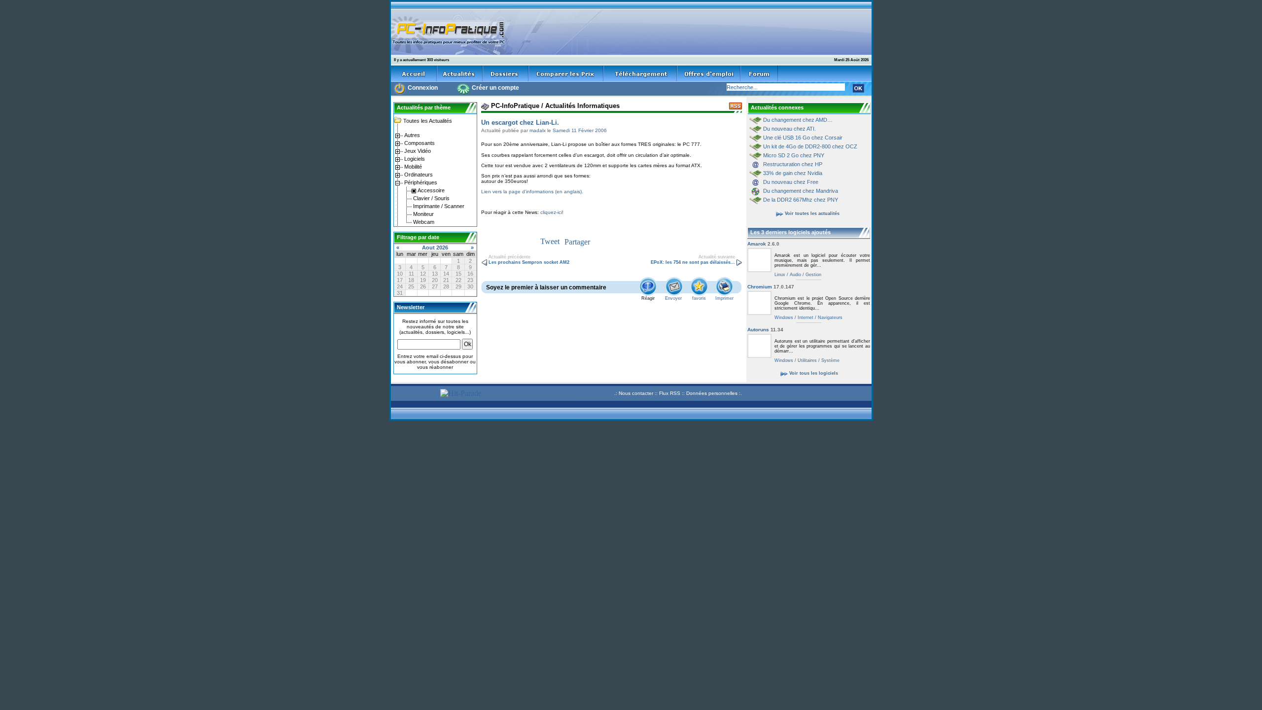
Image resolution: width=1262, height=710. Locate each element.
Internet (804, 317)
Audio (794, 274)
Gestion (812, 274)
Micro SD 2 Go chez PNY (793, 155)
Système (830, 360)
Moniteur (423, 214)
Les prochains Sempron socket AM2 (528, 262)
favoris (699, 298)
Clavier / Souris (431, 198)
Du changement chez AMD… (798, 120)
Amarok (763, 244)
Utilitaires (806, 360)
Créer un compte (495, 87)
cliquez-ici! (551, 212)
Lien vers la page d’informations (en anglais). (532, 191)
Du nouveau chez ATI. (789, 129)
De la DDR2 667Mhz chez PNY (800, 200)
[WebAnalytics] (414, 394)
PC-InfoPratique (514, 105)
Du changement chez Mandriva (800, 191)
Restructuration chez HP (792, 164)
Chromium (770, 286)
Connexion (423, 87)
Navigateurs (829, 317)
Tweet (550, 241)
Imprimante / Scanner (438, 206)
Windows (783, 317)
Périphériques (420, 182)
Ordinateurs (418, 175)
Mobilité (412, 167)
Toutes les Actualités (427, 121)
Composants (419, 143)
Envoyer (673, 298)
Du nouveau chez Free (790, 182)
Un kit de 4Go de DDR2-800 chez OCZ (810, 146)
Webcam (423, 222)
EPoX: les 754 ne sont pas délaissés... (693, 262)
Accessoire (430, 190)
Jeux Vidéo (417, 151)
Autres (411, 135)
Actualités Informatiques (582, 105)
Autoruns (765, 329)
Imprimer (724, 298)
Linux (779, 274)
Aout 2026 (435, 247)
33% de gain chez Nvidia (792, 173)
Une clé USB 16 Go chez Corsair (802, 138)
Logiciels (414, 159)
